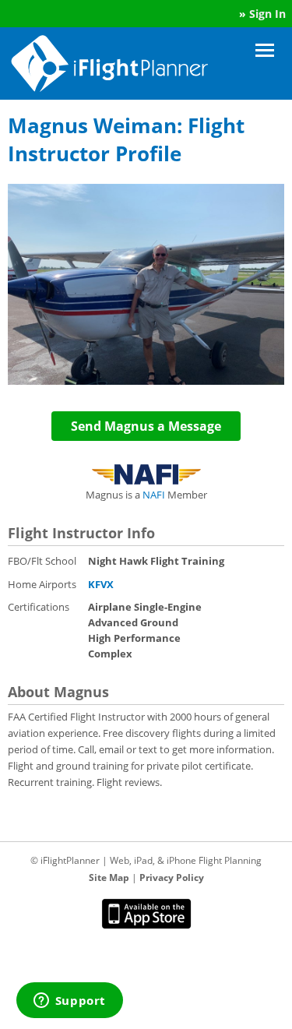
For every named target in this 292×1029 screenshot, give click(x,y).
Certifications (38, 607)
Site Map (109, 877)
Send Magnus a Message (146, 426)
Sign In (267, 13)
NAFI (153, 495)
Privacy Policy (171, 877)
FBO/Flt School (42, 561)
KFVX (101, 584)
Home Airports (42, 584)
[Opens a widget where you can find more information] (69, 1001)
